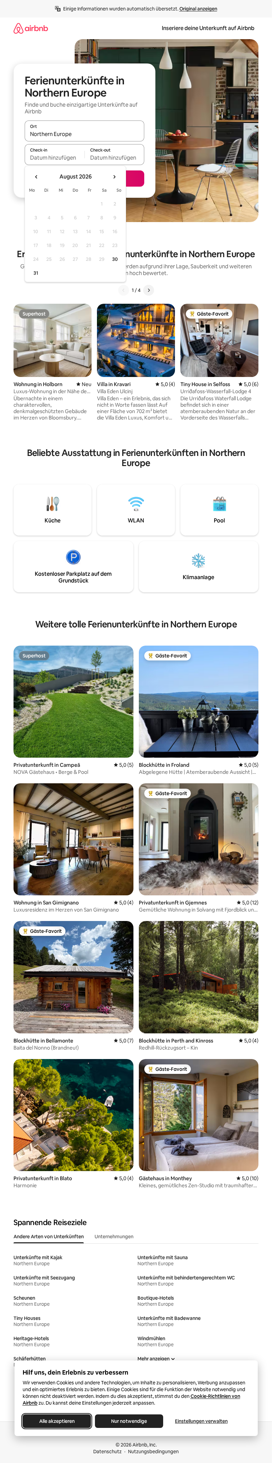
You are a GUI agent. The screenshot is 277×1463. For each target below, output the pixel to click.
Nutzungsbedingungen (153, 1451)
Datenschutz (107, 1451)
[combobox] (84, 134)
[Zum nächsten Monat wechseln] (114, 177)
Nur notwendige (129, 1421)
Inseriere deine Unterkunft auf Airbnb (208, 28)
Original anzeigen (198, 9)
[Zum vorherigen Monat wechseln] (36, 177)
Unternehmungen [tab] (114, 1237)
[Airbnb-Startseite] (31, 28)
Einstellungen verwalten (201, 1421)
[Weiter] (148, 290)
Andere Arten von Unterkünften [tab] (49, 1237)
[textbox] (54, 158)
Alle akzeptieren (56, 1421)
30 (115, 259)
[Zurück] (123, 290)
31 (35, 273)
